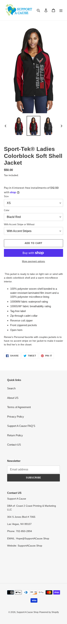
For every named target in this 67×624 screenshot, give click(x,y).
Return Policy (15, 435)
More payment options (33, 261)
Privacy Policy (15, 416)
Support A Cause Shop (28, 612)
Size (6, 196)
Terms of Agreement (19, 407)
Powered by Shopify (49, 612)
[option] (19, 126)
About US (12, 397)
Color (6, 210)
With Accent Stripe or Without (19, 224)
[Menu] (61, 10)
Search (11, 388)
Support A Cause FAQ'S (21, 425)
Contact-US (14, 444)
